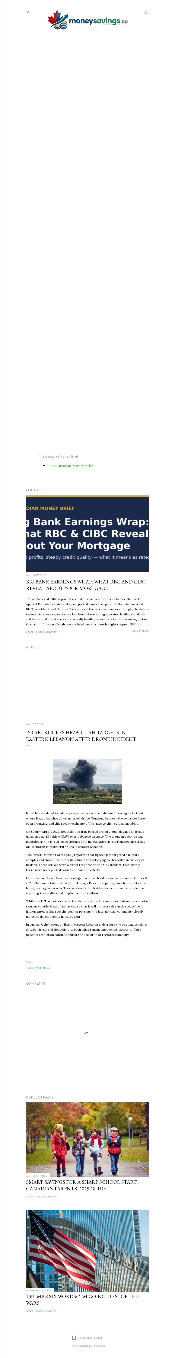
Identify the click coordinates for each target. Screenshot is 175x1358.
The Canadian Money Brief (70, 465)
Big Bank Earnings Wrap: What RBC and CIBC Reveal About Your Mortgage (86, 585)
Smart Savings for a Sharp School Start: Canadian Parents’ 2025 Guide (82, 1185)
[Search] (146, 12)
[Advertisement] (87, 242)
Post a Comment (47, 631)
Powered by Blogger (91, 1337)
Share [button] (29, 631)
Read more (140, 630)
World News (42, 967)
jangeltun (99, 1345)
